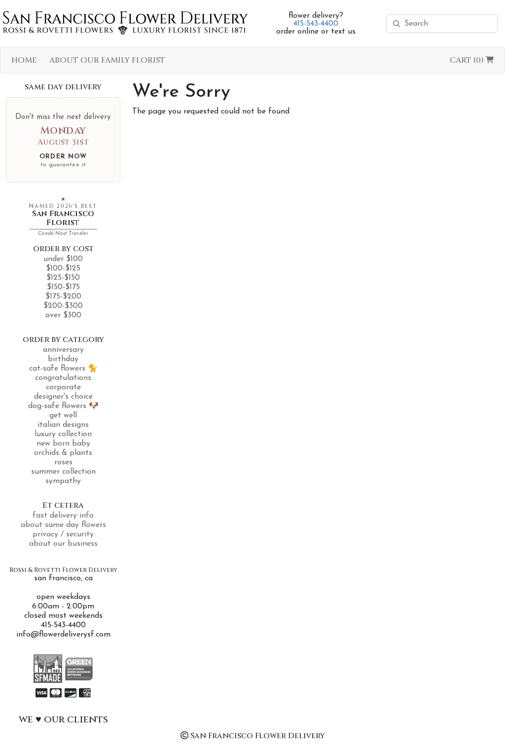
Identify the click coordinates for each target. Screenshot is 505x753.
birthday (63, 359)
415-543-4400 (315, 24)
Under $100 (63, 259)
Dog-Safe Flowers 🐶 (63, 406)
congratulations (63, 378)
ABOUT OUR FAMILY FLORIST (107, 60)
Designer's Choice (63, 397)
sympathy (63, 481)
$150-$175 (63, 287)
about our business (63, 544)
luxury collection (63, 434)
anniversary (63, 350)
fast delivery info (63, 516)
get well (63, 415)
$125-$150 (63, 278)
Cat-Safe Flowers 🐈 (63, 369)
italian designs (63, 425)
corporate (63, 387)
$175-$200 (63, 297)
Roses (63, 462)
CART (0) (468, 60)
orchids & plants (63, 453)
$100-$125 (63, 268)
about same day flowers (63, 525)
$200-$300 (63, 306)
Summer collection (63, 472)
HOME (24, 60)
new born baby (63, 444)
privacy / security (63, 534)
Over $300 (63, 315)
